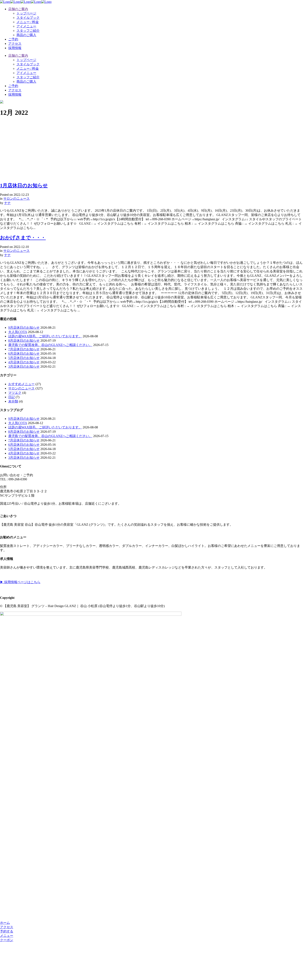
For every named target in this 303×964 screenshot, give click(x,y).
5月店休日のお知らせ (24, 358)
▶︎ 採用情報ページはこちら (20, 582)
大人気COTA (17, 332)
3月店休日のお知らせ (24, 366)
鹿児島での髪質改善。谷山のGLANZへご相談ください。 (50, 345)
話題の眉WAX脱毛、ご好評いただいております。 (45, 336)
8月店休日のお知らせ (24, 340)
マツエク (14, 392)
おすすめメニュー (21, 384)
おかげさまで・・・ (23, 237)
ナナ (7, 203)
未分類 (13, 401)
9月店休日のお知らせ (24, 327)
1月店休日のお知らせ (24, 185)
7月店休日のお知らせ (24, 349)
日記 (11, 397)
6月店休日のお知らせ (24, 353)
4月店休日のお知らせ (24, 362)
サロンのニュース (16, 198)
